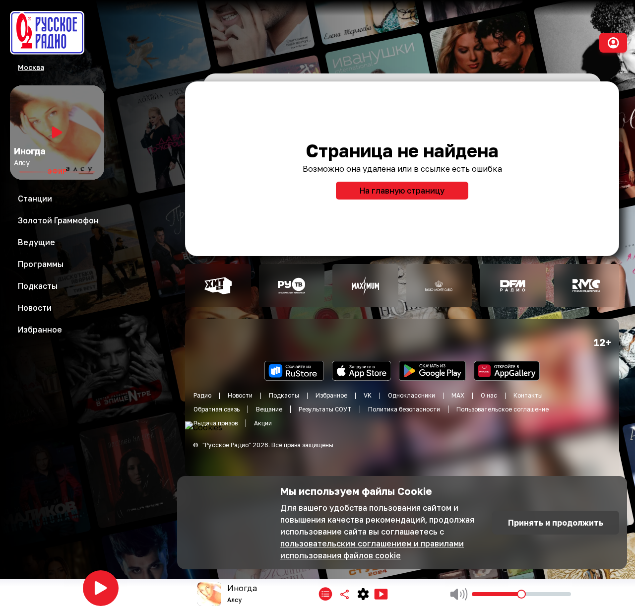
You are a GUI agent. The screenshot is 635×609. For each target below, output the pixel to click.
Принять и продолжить (555, 523)
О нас (489, 395)
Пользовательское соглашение (502, 409)
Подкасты (284, 395)
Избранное (331, 395)
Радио (202, 395)
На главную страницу (402, 191)
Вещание (269, 409)
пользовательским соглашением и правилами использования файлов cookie (372, 549)
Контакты (528, 395)
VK (368, 395)
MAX (457, 395)
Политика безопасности (404, 409)
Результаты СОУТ (325, 409)
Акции (263, 423)
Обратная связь (216, 409)
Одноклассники (411, 395)
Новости (240, 395)
